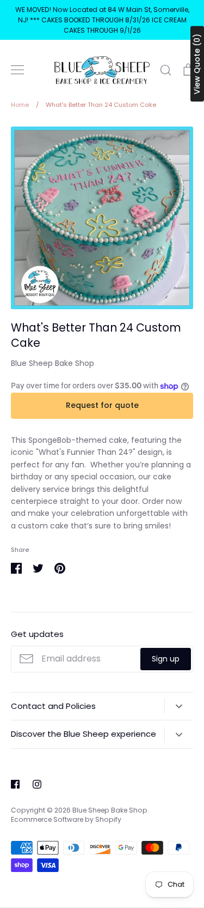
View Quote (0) (196, 64)
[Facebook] (15, 784)
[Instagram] (37, 784)
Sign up (166, 658)
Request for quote (102, 405)
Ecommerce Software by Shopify (66, 819)
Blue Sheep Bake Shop (52, 363)
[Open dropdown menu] (178, 706)
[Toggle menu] (17, 69)
